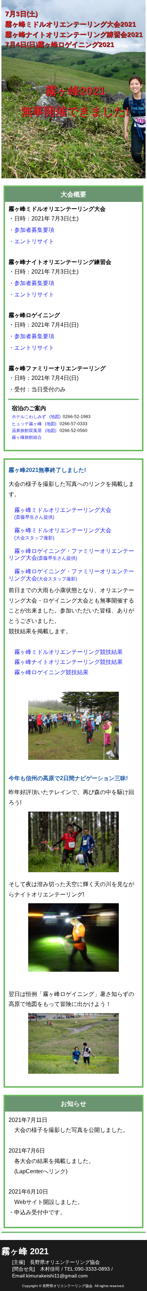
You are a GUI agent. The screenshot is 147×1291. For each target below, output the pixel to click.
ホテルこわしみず (29, 416)
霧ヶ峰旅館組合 (27, 437)
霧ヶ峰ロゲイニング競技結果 (48, 672)
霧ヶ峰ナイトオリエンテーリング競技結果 (66, 662)
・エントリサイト (31, 241)
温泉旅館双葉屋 (28, 430)
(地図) (54, 416)
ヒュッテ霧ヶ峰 (28, 423)
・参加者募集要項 (31, 230)
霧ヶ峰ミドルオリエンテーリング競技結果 (66, 652)
